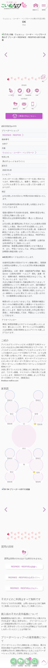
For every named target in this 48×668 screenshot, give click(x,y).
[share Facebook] (28, 91)
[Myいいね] (27, 661)
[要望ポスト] (36, 5)
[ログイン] (13, 661)
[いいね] (11, 91)
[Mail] (24, 104)
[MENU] (44, 5)
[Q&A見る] (20, 661)
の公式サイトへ (24, 577)
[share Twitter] (20, 91)
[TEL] (33, 104)
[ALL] (43, 77)
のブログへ (24, 588)
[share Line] (37, 91)
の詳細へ (24, 566)
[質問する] (15, 104)
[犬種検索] (35, 661)
